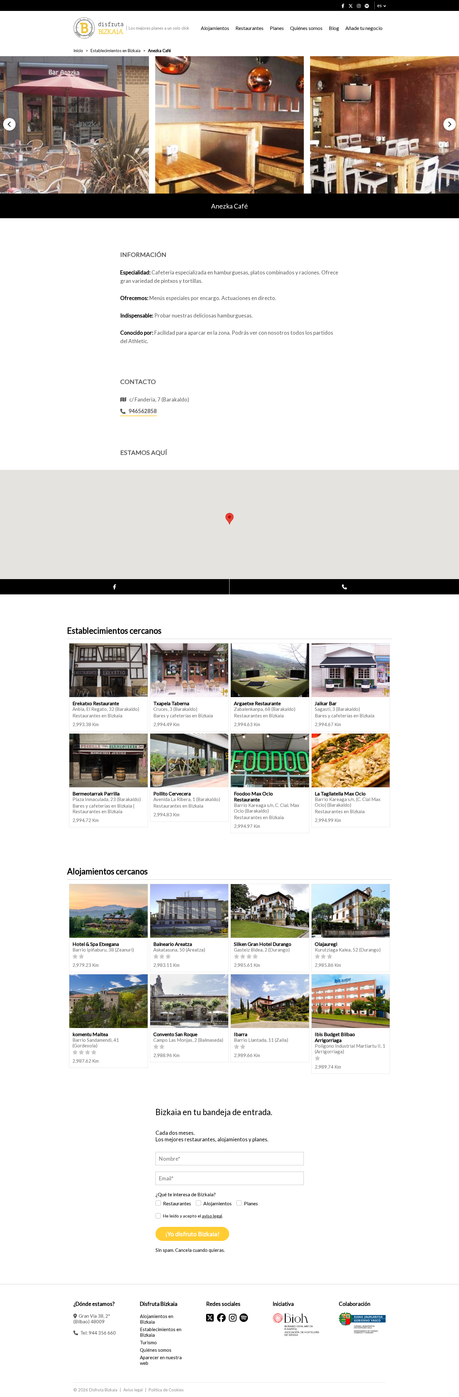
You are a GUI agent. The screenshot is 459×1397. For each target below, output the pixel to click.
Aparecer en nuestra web (161, 1360)
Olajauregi (326, 944)
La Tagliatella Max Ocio (340, 793)
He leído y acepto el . (193, 1215)
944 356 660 (102, 1333)
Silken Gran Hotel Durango (262, 944)
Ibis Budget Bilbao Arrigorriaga (335, 1037)
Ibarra (240, 1034)
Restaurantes (249, 28)
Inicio (78, 50)
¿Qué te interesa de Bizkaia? (185, 1194)
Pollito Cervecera (172, 793)
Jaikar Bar (326, 703)
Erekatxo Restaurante (95, 703)
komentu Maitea (90, 1034)
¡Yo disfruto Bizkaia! (192, 1233)
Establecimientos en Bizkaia (116, 50)
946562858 (143, 411)
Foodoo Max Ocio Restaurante (253, 796)
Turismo (148, 1342)
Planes (277, 28)
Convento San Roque (175, 1034)
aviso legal (212, 1215)
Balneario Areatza (172, 944)
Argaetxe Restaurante (257, 703)
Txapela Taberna (171, 703)
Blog (334, 28)
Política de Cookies (166, 1389)
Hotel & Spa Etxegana (95, 944)
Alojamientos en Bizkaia (156, 1319)
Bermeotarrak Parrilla (96, 793)
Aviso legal (133, 1389)
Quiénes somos (306, 28)
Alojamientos (215, 28)
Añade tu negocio (364, 28)
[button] (9, 124)
